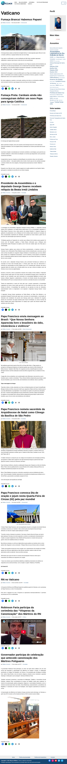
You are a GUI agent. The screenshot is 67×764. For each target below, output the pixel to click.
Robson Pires (53, 146)
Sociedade (24, 192)
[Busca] (64, 3)
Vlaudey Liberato (54, 156)
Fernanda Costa (60, 75)
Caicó (55, 57)
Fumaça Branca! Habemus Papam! (21, 19)
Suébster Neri (53, 149)
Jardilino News (53, 129)
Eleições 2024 (53, 72)
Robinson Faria (59, 94)
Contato (30, 3)
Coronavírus (52, 59)
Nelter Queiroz (61, 85)
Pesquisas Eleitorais (54, 91)
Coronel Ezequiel (59, 59)
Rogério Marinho (53, 96)
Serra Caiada (55, 98)
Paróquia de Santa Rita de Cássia (57, 89)
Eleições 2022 (54, 70)
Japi (57, 83)
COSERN (63, 59)
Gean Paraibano (62, 77)
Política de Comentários (20, 3)
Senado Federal (61, 96)
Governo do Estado (56, 79)
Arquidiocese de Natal (54, 49)
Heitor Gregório (53, 127)
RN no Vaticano (10, 579)
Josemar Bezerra (52, 85)
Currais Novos (57, 61)
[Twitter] (59, 760)
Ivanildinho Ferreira (60, 81)
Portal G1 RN (53, 141)
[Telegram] (62, 760)
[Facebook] (49, 760)
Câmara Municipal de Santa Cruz (57, 63)
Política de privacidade (42, 2)
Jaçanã (60, 83)
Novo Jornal (52, 136)
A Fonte (52, 122)
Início (15, 2)
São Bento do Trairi (54, 100)
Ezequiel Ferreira (53, 75)
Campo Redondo (60, 57)
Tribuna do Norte (54, 154)
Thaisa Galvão (53, 151)
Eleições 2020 (53, 68)
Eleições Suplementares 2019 (56, 74)
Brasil (24, 329)
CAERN (51, 57)
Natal (57, 85)
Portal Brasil (52, 110)
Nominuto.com (53, 132)
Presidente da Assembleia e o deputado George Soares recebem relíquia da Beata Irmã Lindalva (21, 186)
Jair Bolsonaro (53, 83)
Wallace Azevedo (23, 2)
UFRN (51, 104)
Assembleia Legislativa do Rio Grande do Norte (57, 53)
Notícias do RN (53, 134)
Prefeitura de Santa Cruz (57, 93)
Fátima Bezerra (54, 77)
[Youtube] (56, 760)
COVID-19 (52, 61)
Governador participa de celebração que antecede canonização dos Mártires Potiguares (22, 658)
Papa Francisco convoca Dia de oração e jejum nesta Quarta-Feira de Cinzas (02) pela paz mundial (23, 496)
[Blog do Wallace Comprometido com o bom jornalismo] (6, 3)
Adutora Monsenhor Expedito (56, 48)
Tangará (52, 102)
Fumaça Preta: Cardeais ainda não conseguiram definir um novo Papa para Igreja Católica (21, 98)
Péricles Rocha (53, 94)
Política (24, 617)
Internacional (24, 22)
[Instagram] (52, 760)
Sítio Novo (60, 100)
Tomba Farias (59, 102)
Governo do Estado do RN (56, 113)
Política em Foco (54, 139)
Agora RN (52, 124)
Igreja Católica (52, 81)
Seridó (51, 98)
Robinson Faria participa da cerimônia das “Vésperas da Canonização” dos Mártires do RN (21, 610)
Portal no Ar (52, 144)
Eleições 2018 (54, 66)
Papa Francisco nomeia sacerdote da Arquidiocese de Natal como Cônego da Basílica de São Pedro (23, 412)
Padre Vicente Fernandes (54, 87)
